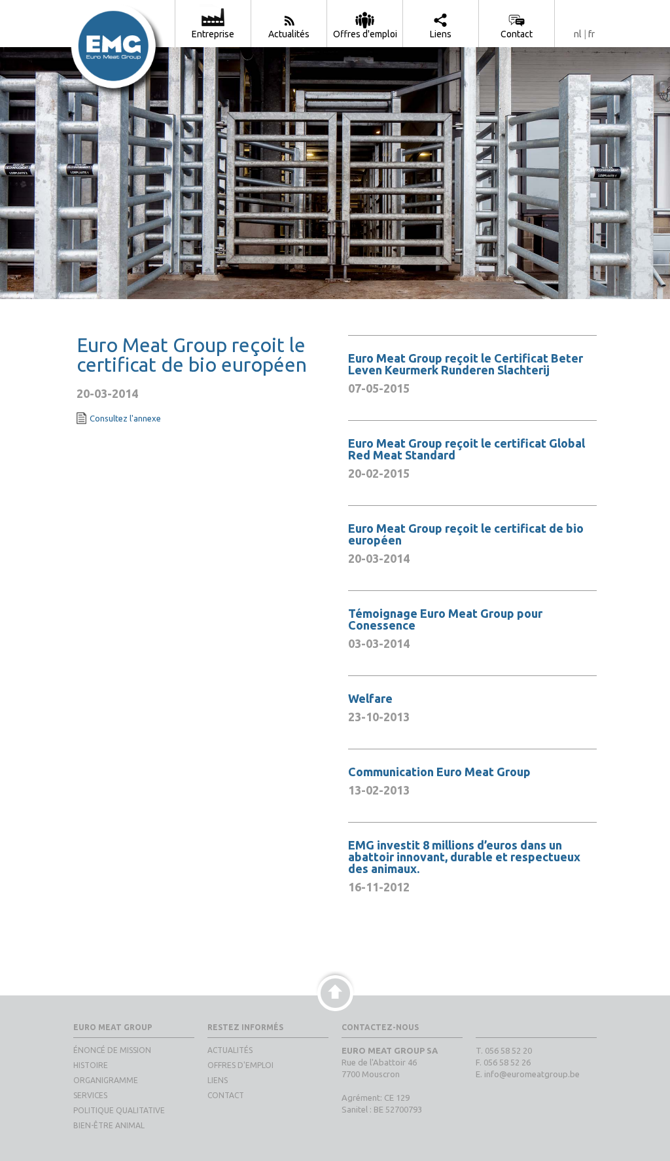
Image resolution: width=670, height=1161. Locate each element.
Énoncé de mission (112, 1050)
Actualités (230, 1050)
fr (591, 34)
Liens (217, 1080)
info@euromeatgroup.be (532, 1074)
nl (578, 34)
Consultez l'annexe (125, 418)
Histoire (90, 1065)
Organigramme (105, 1080)
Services (90, 1095)
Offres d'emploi (240, 1065)
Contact (225, 1095)
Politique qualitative (119, 1110)
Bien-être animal (109, 1125)
